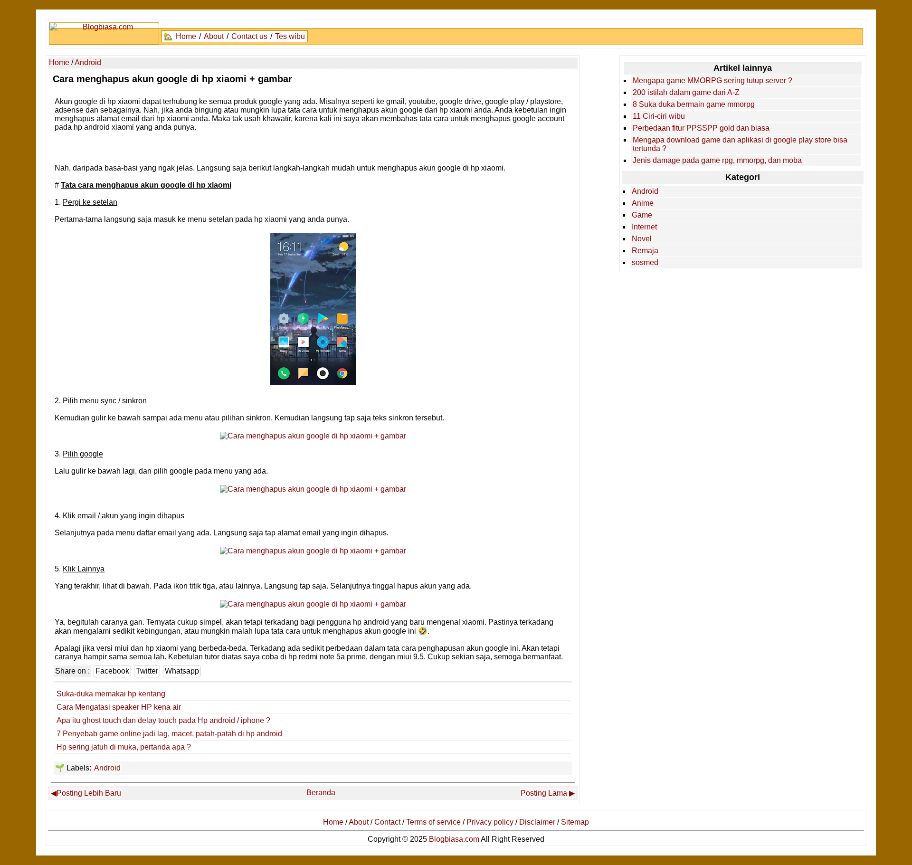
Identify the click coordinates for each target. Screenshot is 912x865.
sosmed (645, 262)
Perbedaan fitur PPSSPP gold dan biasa (701, 128)
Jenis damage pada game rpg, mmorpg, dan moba (717, 160)
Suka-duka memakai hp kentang (111, 694)
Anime (643, 203)
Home (186, 36)
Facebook (112, 671)
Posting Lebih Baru (89, 793)
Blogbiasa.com (454, 839)
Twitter (147, 671)
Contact (387, 822)
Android (107, 768)
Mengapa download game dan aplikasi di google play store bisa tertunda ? (740, 144)
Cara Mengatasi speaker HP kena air (119, 707)
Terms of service (433, 822)
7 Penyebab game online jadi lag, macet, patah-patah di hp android (169, 734)
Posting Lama (544, 793)
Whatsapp (182, 671)
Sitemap (575, 822)
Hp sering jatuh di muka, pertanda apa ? (124, 747)
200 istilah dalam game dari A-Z (686, 92)
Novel (642, 239)
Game (642, 215)
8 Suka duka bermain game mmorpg (694, 104)
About (214, 36)
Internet (644, 227)
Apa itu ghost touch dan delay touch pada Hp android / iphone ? (163, 720)
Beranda (320, 793)
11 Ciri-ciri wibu (659, 116)
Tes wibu (290, 36)
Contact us (249, 36)
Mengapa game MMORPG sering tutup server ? (712, 80)
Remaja (645, 251)
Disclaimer (537, 822)
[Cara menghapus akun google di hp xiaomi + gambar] (313, 383)
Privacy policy (489, 822)
